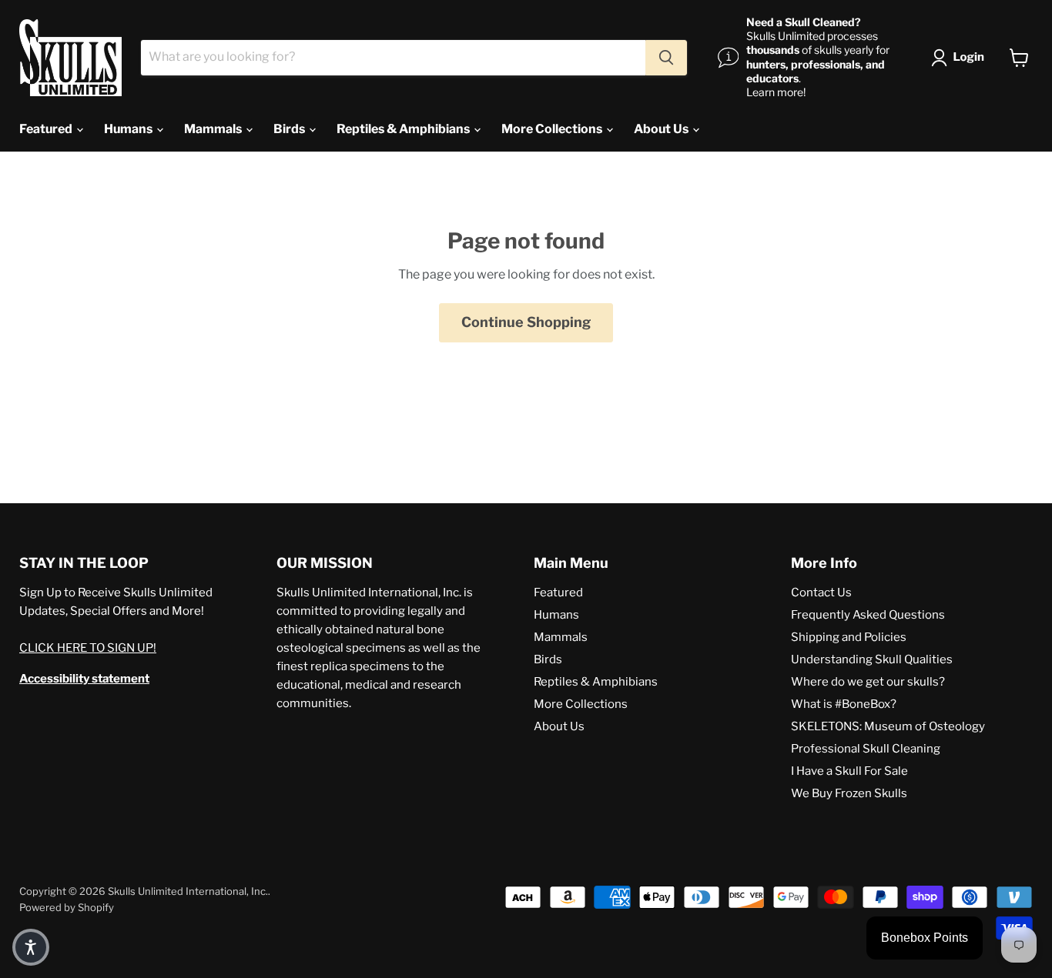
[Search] (666, 57)
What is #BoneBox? (843, 704)
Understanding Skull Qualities (872, 659)
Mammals (214, 129)
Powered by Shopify (66, 907)
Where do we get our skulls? (868, 682)
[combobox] (393, 57)
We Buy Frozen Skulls (849, 793)
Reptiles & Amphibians (404, 129)
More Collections (553, 129)
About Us (662, 129)
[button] (960, 57)
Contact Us (821, 592)
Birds (290, 129)
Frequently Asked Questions (868, 615)
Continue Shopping (526, 322)
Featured (47, 129)
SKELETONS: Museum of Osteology (888, 726)
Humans (129, 129)
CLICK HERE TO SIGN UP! (87, 648)
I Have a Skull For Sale (849, 771)
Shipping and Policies (848, 637)
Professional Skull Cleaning (865, 749)
